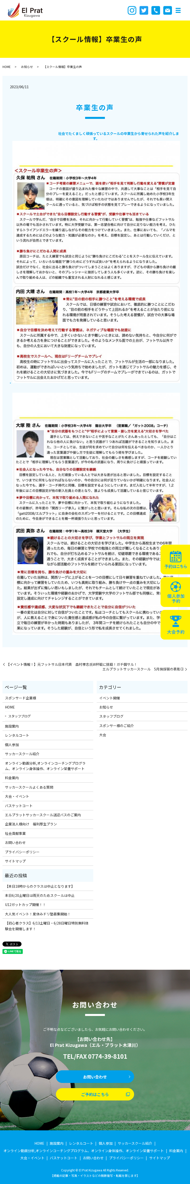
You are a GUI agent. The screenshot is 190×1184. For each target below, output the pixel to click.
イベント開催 (109, 697)
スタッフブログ (19, 715)
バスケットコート (19, 805)
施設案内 (12, 726)
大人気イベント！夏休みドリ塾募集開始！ (38, 913)
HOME (6, 67)
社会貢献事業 (15, 833)
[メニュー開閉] (178, 10)
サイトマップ (15, 861)
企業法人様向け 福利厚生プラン (31, 823)
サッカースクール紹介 (22, 753)
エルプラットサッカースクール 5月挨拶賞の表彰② (143, 669)
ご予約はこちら (95, 1094)
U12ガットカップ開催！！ (25, 904)
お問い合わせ (15, 842)
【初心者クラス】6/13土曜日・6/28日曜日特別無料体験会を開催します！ (47, 926)
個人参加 (12, 744)
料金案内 (12, 777)
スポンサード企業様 (20, 697)
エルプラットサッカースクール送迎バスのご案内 (43, 814)
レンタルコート (17, 735)
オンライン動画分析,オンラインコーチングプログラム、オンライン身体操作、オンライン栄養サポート (45, 766)
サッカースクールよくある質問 (29, 787)
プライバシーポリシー (22, 851)
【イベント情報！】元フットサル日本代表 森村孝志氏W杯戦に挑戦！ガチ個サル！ (71, 664)
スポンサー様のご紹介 (116, 725)
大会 (102, 734)
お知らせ (27, 67)
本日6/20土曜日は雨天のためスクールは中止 (39, 895)
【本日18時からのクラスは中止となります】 (40, 886)
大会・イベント (17, 796)
